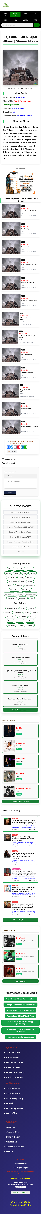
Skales (23, 608)
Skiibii (32, 617)
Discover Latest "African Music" (20, 522)
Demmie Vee (11, 617)
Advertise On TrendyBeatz (20, 547)
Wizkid (30, 581)
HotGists (15, 19)
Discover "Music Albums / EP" (20, 537)
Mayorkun (30, 577)
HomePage (5, 14)
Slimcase (20, 621)
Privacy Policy (13, 1137)
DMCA (9, 1151)
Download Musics (14, 1062)
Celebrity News (13, 1067)
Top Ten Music (13, 1052)
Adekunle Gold (12, 608)
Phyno (10, 585)
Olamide (19, 585)
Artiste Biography (14, 1098)
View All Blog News (20, 920)
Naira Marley (13, 581)
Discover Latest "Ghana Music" (20, 517)
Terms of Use (12, 1132)
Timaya (10, 621)
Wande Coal (14, 590)
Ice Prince (11, 625)
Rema (21, 577)
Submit (10, 492)
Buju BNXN (22, 617)
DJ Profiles (11, 1113)
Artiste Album (13, 1093)
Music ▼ (15, 14)
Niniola (31, 608)
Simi (22, 581)
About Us (20, 552)
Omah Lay (29, 585)
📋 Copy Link (12, 451)
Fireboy (32, 573)
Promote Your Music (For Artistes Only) (20, 542)
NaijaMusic (25, 14)
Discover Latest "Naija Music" (20, 512)
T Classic (8, 612)
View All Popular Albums (20, 710)
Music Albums (18, 108)
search (37, 25)
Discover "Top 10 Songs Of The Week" (20, 527)
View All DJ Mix (20, 981)
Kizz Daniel (11, 577)
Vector (27, 612)
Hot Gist (10, 1103)
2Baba (10, 569)
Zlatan (17, 573)
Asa (34, 612)
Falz (24, 573)
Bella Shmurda (31, 594)
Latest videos (12, 1057)
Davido (8, 573)
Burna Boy (20, 569)
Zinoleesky (11, 598)
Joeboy (30, 569)
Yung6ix (30, 625)
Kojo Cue (20, 98)
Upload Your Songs (15, 1072)
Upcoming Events (14, 1108)
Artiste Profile (13, 1088)
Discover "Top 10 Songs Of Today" (20, 532)
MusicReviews (25, 19)
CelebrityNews (5, 19)
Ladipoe (18, 612)
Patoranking (9, 594)
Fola (31, 598)
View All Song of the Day (20, 801)
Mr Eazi (19, 594)
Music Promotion (14, 1077)
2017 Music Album (25, 116)
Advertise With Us (15, 1147)
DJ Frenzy (30, 621)
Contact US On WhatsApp (20, 1192)
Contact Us (11, 1142)
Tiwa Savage (26, 590)
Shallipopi (22, 598)
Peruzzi (21, 625)
